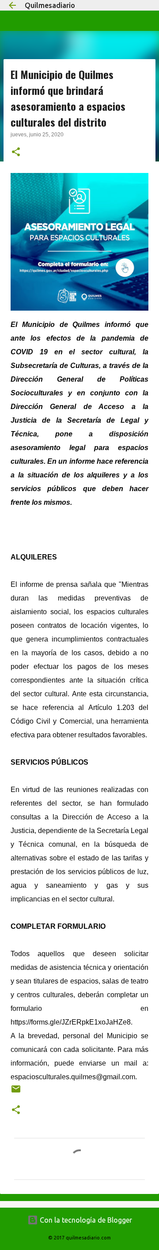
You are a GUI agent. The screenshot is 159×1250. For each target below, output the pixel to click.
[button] (16, 152)
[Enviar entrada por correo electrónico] (16, 1092)
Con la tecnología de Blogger (85, 1220)
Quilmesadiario (50, 5)
